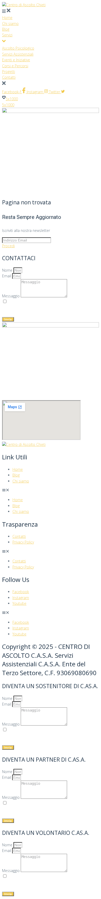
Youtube (19, 603)
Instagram (20, 597)
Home (17, 469)
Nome (7, 270)
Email (7, 275)
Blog (16, 475)
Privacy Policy (23, 542)
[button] (50, 490)
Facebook (20, 591)
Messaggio (11, 295)
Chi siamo (20, 481)
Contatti (19, 536)
